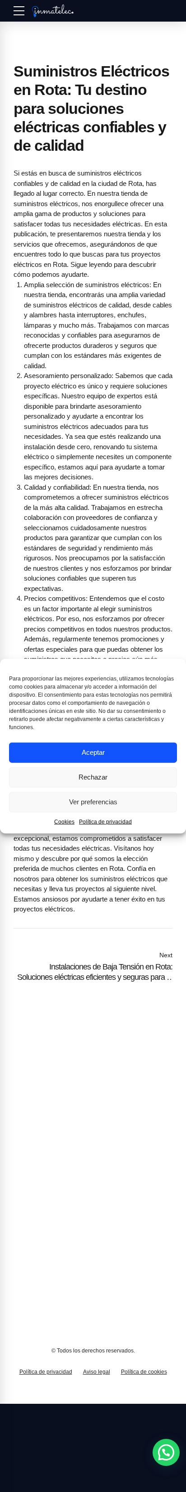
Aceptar (93, 752)
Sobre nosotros (35, 1190)
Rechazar (93, 777)
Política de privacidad (105, 821)
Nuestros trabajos (39, 1203)
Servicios (26, 1178)
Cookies (64, 821)
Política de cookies (144, 1372)
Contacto (26, 1215)
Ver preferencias (93, 802)
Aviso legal (96, 1372)
